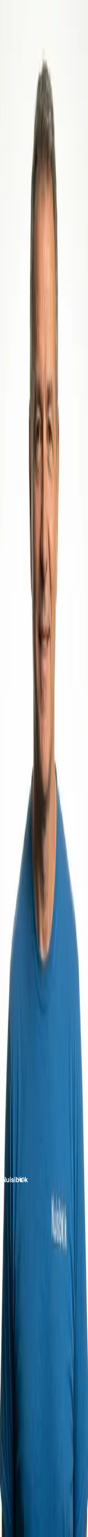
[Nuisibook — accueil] (15, 1182)
